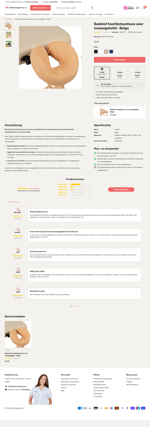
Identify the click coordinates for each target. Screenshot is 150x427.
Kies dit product (97, 112)
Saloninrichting (99, 390)
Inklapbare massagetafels (103, 379)
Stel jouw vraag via (19, 389)
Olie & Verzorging (58, 14)
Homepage (8, 19)
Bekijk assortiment (40, 8)
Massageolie (98, 393)
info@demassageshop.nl (17, 386)
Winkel (97, 375)
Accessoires (109, 14)
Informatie (65, 375)
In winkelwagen (120, 60)
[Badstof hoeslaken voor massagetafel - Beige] (104, 112)
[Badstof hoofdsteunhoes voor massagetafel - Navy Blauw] (111, 51)
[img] (18, 216)
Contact (64, 387)
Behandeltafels (99, 382)
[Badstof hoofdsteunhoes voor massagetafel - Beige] (106, 51)
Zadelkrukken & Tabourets (40, 14)
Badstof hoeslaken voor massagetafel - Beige (125, 111)
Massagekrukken (100, 385)
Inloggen (129, 382)
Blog (62, 390)
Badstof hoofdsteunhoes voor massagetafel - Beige (16, 354)
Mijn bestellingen (132, 385)
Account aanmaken (133, 379)
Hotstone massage (95, 14)
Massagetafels (10, 14)
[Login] (138, 7)
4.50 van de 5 (34, 188)
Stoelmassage (23, 14)
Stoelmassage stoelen (101, 387)
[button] (81, 57)
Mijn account (131, 375)
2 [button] (74, 306)
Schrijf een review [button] (121, 189)
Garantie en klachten (68, 385)
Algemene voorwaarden (69, 379)
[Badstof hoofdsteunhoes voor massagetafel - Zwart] (96, 51)
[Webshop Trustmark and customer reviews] (129, 7)
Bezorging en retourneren (70, 382)
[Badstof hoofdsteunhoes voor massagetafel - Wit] (101, 51)
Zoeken (92, 8)
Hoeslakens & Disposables (76, 14)
